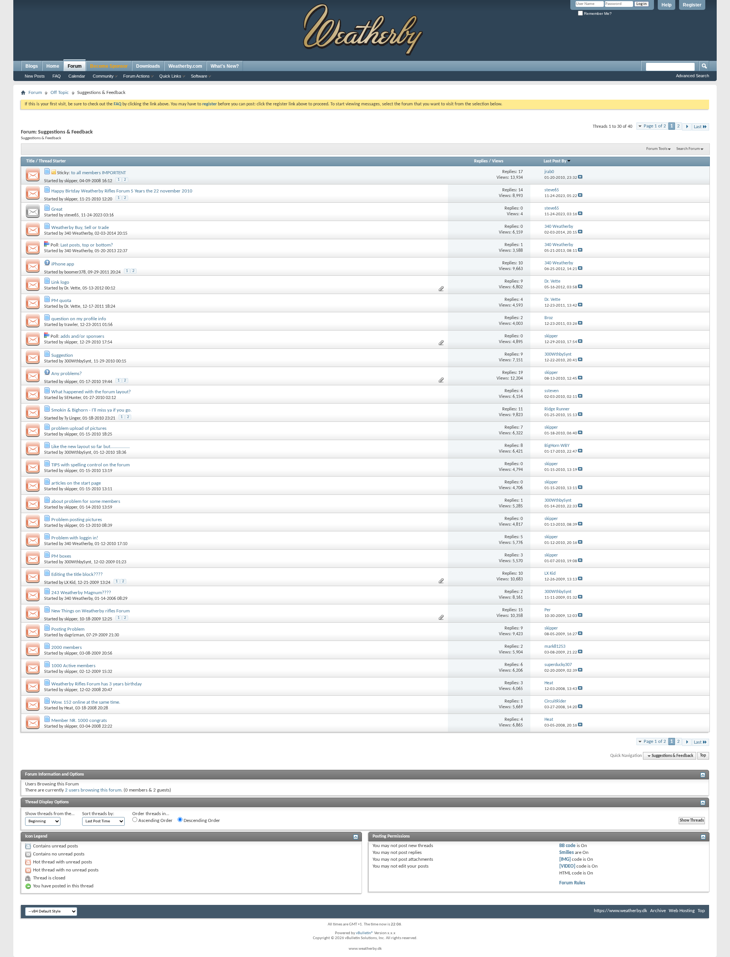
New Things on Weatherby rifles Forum (90, 611)
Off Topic (60, 92)
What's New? (225, 66)
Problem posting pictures (76, 519)
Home (52, 66)
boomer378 (75, 272)
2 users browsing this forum (93, 790)
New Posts (35, 76)
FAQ (56, 76)
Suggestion (62, 355)
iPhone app (62, 264)
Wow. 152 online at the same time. (85, 702)
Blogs (31, 66)
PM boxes (61, 556)
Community (103, 76)
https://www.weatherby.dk (620, 910)
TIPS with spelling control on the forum (90, 465)
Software (199, 76)
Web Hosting (682, 910)
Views (497, 161)
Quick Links (170, 76)
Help (666, 5)
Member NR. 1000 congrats (79, 720)
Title (30, 161)
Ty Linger (72, 418)
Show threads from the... (50, 813)
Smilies (566, 852)
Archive (658, 910)
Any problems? (66, 373)
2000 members (66, 647)
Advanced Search (692, 75)
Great (56, 209)
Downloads (148, 66)
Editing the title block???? (77, 574)
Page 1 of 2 (655, 126)
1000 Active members (73, 665)
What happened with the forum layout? (91, 391)
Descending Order (201, 820)
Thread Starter (52, 161)
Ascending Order (155, 820)
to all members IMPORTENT (98, 172)
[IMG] (565, 859)
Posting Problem (67, 629)
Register (692, 5)
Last (697, 126)
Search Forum (688, 149)
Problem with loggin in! (74, 538)
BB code (567, 845)
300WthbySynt (77, 361)
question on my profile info (78, 318)
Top (703, 756)
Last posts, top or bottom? (86, 245)
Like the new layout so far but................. (90, 446)
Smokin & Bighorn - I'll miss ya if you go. (91, 410)
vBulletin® (364, 933)
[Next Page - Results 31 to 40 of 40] (687, 126)
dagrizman (74, 635)
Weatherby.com (185, 66)
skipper (70, 181)
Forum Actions (136, 76)
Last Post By (555, 161)
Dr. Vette (72, 288)
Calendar (76, 76)
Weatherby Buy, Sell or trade (80, 227)
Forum (75, 66)
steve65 (71, 215)
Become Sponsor (109, 66)
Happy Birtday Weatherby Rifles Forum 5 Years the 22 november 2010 (121, 191)
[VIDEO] (567, 866)
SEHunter (72, 398)
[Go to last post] (580, 178)
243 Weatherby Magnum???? (81, 592)
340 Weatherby (78, 233)
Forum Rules (572, 883)
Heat (68, 708)
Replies (481, 161)
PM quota (61, 300)
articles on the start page (76, 483)
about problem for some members (85, 501)
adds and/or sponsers (82, 336)
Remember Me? (597, 13)
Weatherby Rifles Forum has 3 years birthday (96, 684)
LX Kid (69, 582)
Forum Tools (656, 149)
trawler (71, 325)
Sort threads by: (98, 813)
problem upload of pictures (78, 428)
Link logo (60, 282)
